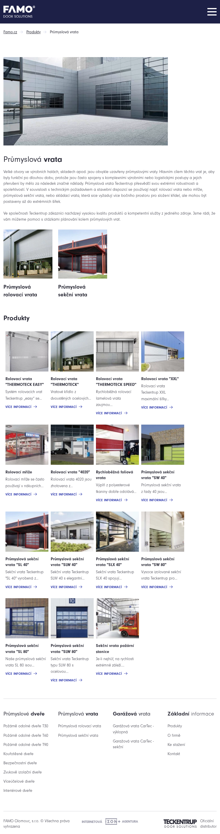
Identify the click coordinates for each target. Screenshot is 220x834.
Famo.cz (10, 32)
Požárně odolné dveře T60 (25, 735)
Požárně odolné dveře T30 (25, 726)
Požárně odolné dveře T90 (25, 744)
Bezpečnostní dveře (20, 763)
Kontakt (174, 753)
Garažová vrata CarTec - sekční (133, 744)
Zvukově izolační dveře (22, 772)
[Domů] (28, 12)
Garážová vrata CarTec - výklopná (133, 729)
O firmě (174, 735)
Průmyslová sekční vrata (78, 735)
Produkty (33, 32)
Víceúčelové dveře (19, 781)
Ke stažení (176, 744)
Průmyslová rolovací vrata (79, 726)
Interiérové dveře (17, 790)
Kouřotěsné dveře (18, 753)
